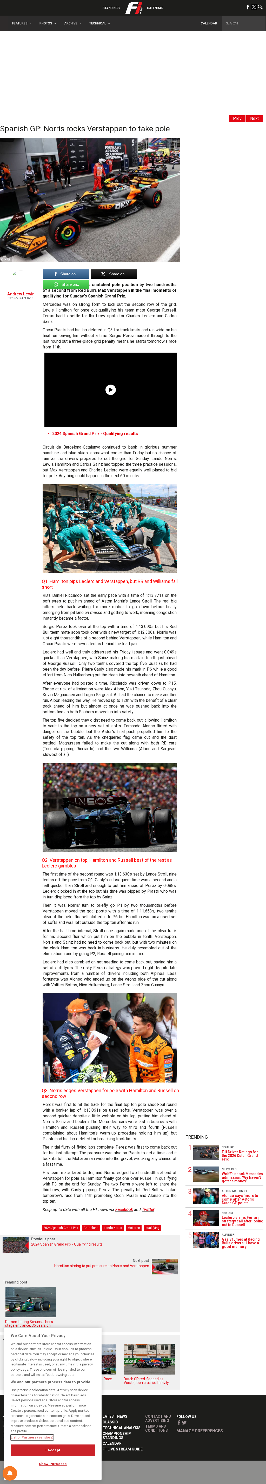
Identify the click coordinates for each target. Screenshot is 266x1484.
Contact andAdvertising (158, 1418)
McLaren (134, 1228)
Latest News (115, 1416)
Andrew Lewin (21, 293)
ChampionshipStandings (117, 1435)
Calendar (155, 8)
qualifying (152, 1228)
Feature (228, 1147)
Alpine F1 (229, 1234)
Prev (237, 118)
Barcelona (91, 1228)
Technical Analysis (122, 1428)
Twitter (148, 1209)
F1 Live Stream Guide (123, 1449)
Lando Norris (113, 1228)
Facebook (124, 1209)
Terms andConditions (156, 1428)
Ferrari (227, 1213)
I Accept (52, 1450)
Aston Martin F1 (234, 1191)
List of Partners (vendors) (32, 1437)
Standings (111, 8)
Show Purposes (53, 1464)
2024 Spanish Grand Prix (60, 1228)
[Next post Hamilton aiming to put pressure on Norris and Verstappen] (90, 1273)
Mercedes (229, 1169)
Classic (110, 1422)
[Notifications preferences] (10, 1473)
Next (254, 118)
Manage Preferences (199, 1430)
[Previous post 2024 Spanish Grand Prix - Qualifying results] (90, 1251)
